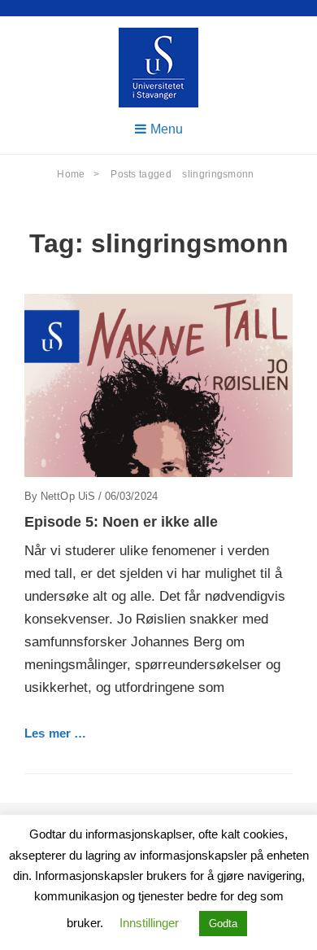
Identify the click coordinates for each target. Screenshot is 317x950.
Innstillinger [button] (149, 923)
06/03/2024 (131, 496)
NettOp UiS (68, 496)
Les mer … (55, 733)
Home (78, 174)
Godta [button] (223, 923)
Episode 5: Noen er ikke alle (121, 522)
